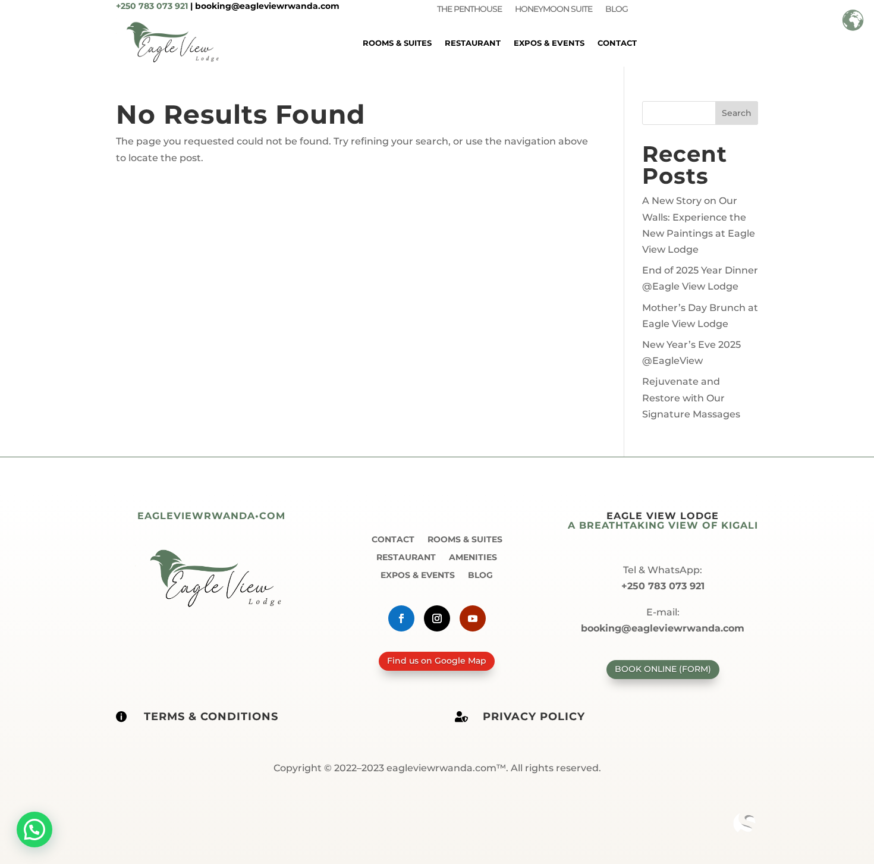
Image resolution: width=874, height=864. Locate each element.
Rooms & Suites (397, 43)
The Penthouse (469, 9)
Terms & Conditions (211, 716)
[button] (34, 829)
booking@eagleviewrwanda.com (267, 6)
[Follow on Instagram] (437, 618)
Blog (616, 9)
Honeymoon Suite (553, 9)
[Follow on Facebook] (401, 618)
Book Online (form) (663, 669)
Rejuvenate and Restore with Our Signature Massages (691, 397)
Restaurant (473, 43)
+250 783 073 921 (152, 6)
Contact (617, 43)
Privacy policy (534, 716)
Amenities (473, 556)
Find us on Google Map (436, 660)
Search (737, 113)
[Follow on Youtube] (473, 618)
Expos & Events (549, 43)
